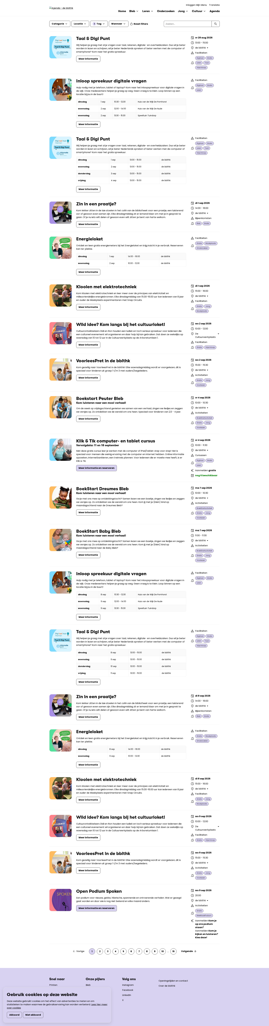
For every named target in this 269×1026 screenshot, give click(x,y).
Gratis (209, 58)
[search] (216, 24)
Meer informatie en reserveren (96, 468)
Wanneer (116, 23)
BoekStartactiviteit (204, 418)
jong (208, 306)
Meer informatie (88, 58)
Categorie (58, 23)
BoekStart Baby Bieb (98, 531)
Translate (214, 5)
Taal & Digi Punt (93, 38)
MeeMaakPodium (204, 915)
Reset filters (141, 24)
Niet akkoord (33, 1014)
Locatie (78, 23)
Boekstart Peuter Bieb (99, 398)
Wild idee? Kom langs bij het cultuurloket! (120, 324)
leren (199, 63)
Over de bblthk (167, 985)
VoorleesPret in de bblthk (103, 360)
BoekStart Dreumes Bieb (102, 488)
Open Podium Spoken (99, 891)
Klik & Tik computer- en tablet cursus (115, 441)
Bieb (88, 985)
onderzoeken (202, 248)
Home (122, 11)
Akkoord (14, 1014)
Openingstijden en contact (173, 980)
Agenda (215, 11)
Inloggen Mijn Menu (196, 5)
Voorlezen (201, 385)
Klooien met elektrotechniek (106, 286)
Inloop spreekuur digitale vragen (111, 81)
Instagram (128, 985)
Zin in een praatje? (96, 203)
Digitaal (200, 58)
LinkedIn (126, 995)
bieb (198, 223)
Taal (207, 63)
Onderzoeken (166, 11)
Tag (98, 23)
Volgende (187, 951)
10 (162, 951)
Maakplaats (211, 243)
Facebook (127, 990)
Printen (53, 985)
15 (173, 951)
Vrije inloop (201, 67)
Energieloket (89, 239)
